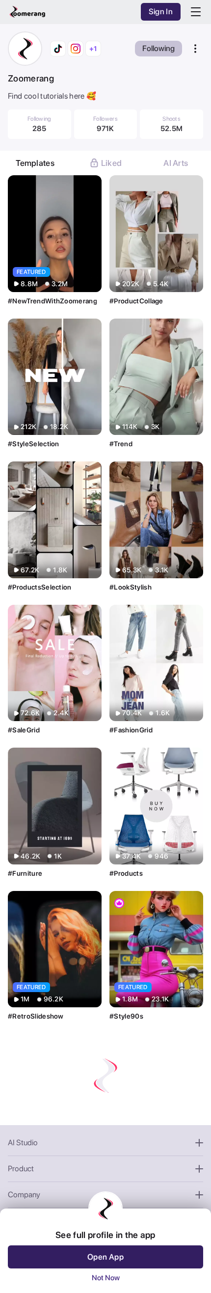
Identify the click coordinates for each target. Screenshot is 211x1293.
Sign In (161, 11)
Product (21, 1168)
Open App (105, 1257)
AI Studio (23, 1142)
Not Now (106, 1277)
